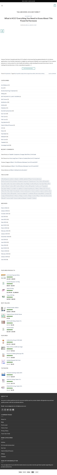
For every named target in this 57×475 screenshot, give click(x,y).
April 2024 (4, 248)
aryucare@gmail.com (10, 406)
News (2, 131)
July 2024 (3, 239)
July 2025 (3, 216)
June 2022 (3, 259)
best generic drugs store (23, 181)
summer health (10, 198)
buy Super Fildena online (45, 183)
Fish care (48, 188)
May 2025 (3, 222)
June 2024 (3, 242)
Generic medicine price (25, 190)
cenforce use (38, 186)
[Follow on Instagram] (5, 410)
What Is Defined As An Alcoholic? (18, 170)
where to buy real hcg (40, 73)
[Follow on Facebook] (2, 410)
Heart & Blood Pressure (7, 125)
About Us (3, 419)
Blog (2, 422)
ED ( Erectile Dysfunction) (7, 445)
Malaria (16, 195)
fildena (37, 188)
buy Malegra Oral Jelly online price (31, 183)
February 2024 (5, 253)
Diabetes (3, 108)
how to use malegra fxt (22, 193)
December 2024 (5, 236)
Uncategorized (5, 145)
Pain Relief (4, 133)
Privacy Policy (4, 430)
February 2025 (5, 231)
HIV (2, 128)
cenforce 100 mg (5, 186)
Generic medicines (35, 190)
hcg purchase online (31, 73)
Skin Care (3, 139)
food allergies (16, 190)
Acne (2, 88)
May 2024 (3, 245)
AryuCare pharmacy (37, 178)
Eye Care (3, 113)
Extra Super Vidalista (6, 188)
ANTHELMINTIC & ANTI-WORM (10, 96)
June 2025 (3, 219)
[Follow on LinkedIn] (13, 410)
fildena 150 (42, 188)
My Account (4, 425)
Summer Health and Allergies (20, 198)
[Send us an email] (10, 410)
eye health (13, 188)
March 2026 (4, 208)
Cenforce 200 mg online (30, 186)
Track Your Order (5, 433)
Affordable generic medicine (7, 178)
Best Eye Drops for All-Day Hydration (9, 181)
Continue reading (28, 68)
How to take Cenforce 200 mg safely (9, 193)
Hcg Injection (28, 16)
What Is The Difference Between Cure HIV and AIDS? (24, 162)
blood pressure (33, 181)
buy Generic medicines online (17, 183)
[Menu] (2, 5)
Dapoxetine (44, 186)
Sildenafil (3, 136)
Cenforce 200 (12, 186)
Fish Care (3, 116)
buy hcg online (17, 73)
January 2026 (4, 210)
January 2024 (4, 256)
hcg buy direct (24, 73)
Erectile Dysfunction (6, 110)
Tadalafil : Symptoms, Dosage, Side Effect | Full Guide (22, 154)
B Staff (35, 25)
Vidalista (34, 198)
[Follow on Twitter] (8, 410)
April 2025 (4, 225)
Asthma (3, 105)
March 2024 (4, 251)
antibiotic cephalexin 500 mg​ (25, 178)
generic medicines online (46, 190)
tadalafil (29, 198)
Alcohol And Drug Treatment (8, 90)
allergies (16, 178)
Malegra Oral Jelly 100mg (33, 195)
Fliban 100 (4, 190)
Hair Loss (3, 119)
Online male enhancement (45, 195)
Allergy (3, 93)
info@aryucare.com (21, 406)
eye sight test (19, 188)
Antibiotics (4, 102)
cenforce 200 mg (20, 186)
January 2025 (4, 233)
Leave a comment (52, 73)
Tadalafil (3, 142)
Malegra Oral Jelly (23, 195)
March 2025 (4, 228)
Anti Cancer (4, 99)
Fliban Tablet (9, 190)
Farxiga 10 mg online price (29, 188)
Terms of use (4, 428)
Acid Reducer (4, 85)
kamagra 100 (48, 193)
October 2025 (4, 213)
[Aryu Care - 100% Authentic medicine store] (28, 6)
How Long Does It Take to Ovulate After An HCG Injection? (25, 158)
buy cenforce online (6, 183)
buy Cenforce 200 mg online (43, 181)
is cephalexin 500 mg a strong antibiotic (36, 193)
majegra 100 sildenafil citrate (8, 195)
